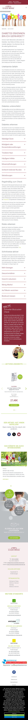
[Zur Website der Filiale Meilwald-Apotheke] (14, 601)
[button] (26, 388)
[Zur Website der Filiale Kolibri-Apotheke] (14, 641)
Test (20, 247)
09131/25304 (16, 1)
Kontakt (14, 685)
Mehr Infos (14, 717)
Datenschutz (14, 679)
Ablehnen (14, 713)
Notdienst (10, 3)
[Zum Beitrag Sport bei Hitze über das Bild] (14, 459)
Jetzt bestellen (14, 405)
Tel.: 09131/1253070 (14, 631)
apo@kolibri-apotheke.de (14, 655)
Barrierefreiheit (14, 682)
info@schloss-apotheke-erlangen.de (15, 562)
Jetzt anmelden (14, 538)
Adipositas (6, 199)
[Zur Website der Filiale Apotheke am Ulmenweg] (14, 621)
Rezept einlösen (17, 3)
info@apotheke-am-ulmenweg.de (14, 635)
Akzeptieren (14, 715)
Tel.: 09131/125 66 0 (14, 611)
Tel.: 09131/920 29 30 (14, 651)
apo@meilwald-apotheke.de (14, 615)
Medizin (4, 28)
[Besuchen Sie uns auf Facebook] (14, 672)
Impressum (14, 676)
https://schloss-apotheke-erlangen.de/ (16, 564)
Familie (4, 468)
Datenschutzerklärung (14, 711)
